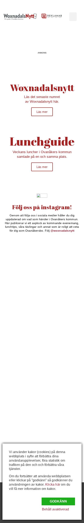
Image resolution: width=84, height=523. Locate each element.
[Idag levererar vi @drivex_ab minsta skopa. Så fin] (22, 421)
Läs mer (42, 111)
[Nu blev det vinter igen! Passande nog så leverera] (22, 373)
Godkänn (58, 501)
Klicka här (52, 484)
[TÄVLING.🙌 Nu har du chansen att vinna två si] (22, 251)
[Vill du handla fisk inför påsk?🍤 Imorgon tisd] (22, 397)
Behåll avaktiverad (55, 509)
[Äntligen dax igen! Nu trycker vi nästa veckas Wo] (22, 299)
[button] (73, 16)
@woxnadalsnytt (63, 230)
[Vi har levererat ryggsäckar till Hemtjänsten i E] (22, 324)
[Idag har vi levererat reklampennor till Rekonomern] (22, 275)
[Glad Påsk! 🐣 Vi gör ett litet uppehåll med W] (22, 348)
